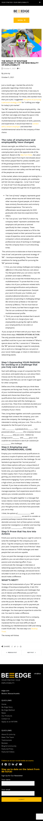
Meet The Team (8, 737)
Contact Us (6, 719)
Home (4, 704)
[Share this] (12, 646)
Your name (6, 779)
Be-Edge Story (7, 707)
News (4, 713)
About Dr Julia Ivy (8, 734)
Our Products (7, 716)
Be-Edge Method (8, 710)
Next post (30, 652)
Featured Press (7, 749)
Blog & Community (9, 746)
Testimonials (7, 740)
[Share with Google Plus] (18, 646)
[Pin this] (21, 646)
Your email (6, 789)
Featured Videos (8, 752)
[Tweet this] (15, 646)
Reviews (5, 743)
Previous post (12, 652)
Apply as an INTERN (9, 721)
